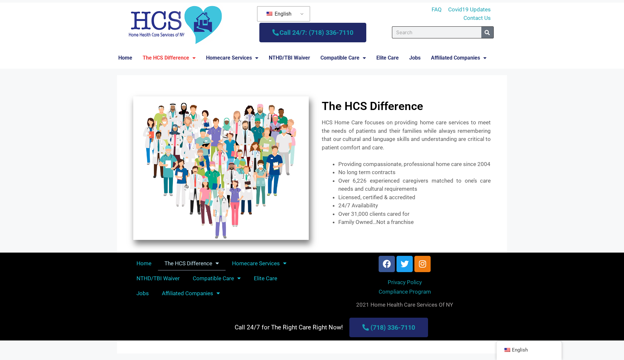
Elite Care (387, 58)
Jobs (415, 58)
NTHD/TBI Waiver (289, 58)
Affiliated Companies (455, 58)
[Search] (487, 32)
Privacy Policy (405, 282)
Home (125, 58)
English (282, 14)
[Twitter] (404, 264)
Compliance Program (405, 291)
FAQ (437, 9)
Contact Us (477, 18)
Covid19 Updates (469, 9)
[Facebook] (387, 264)
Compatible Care (339, 58)
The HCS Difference (166, 58)
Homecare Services (229, 58)
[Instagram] (422, 264)
